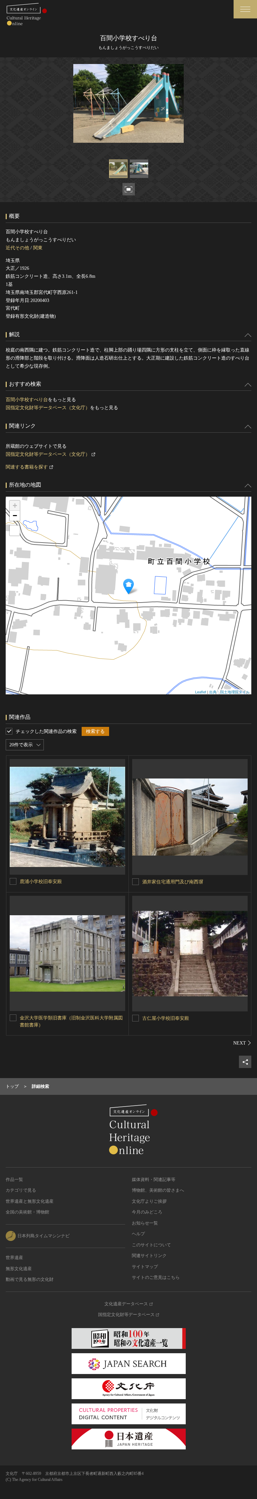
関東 (37, 247)
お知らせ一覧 (145, 1223)
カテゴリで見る (21, 1190)
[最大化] (15, 530)
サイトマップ (145, 1266)
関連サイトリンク (149, 1255)
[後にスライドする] (242, 1043)
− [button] (15, 515)
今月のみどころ (147, 1211)
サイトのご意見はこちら (156, 1277)
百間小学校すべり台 (27, 399)
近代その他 (17, 247)
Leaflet (200, 691)
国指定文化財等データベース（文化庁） (48, 407)
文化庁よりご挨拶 (149, 1201)
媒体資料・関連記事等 (153, 1179)
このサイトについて (151, 1244)
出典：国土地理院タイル (229, 691)
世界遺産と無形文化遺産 (30, 1201)
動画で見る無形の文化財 (30, 1279)
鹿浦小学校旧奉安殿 (41, 881)
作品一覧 (14, 1179)
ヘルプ (138, 1233)
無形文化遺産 (19, 1268)
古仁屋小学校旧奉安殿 (165, 1018)
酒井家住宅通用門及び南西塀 (172, 881)
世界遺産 (14, 1257)
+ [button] (15, 505)
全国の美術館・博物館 (27, 1211)
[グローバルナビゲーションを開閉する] (245, 9)
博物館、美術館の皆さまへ (158, 1190)
